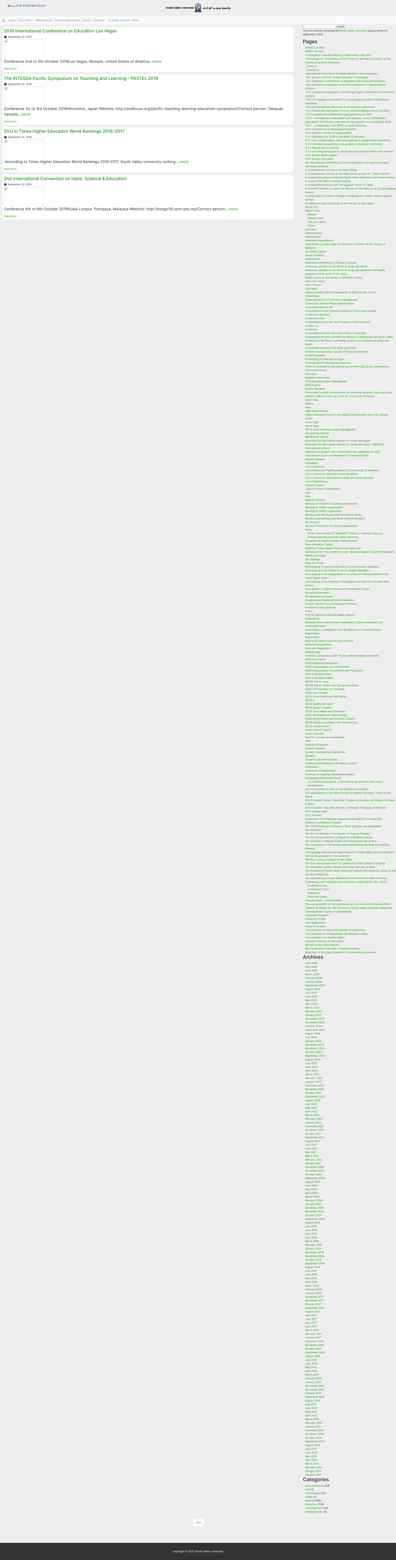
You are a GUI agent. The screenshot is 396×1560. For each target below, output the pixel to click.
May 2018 (311, 1278)
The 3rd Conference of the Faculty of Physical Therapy (337, 833)
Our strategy (312, 559)
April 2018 (311, 1281)
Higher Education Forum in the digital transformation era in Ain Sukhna (346, 414)
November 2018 (314, 1256)
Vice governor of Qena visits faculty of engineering (335, 930)
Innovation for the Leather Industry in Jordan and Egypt (337, 440)
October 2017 (313, 1304)
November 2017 (314, 1300)
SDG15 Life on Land (316, 681)
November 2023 (314, 1048)
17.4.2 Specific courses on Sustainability (328, 132)
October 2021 (313, 1133)
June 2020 (311, 1185)
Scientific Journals (119, 20)
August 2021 (312, 1141)
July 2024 (311, 1037)
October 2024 (313, 1026)
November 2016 (314, 1345)
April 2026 (311, 970)
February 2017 (313, 1333)
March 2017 (312, 1330)
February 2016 (313, 1378)
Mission (312, 214)
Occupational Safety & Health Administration (331, 540)
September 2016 (315, 1352)
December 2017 (314, 1296)
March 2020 (312, 1196)
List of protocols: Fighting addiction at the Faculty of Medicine (342, 470)
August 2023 (312, 1059)
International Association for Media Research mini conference (341, 73)
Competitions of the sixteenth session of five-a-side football (340, 310)
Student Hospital (315, 748)
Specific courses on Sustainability (325, 737)
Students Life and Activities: (321, 759)
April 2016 (311, 1370)
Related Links (315, 218)
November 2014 (314, 1433)
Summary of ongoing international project (329, 774)
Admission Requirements (319, 240)
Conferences (312, 1493)
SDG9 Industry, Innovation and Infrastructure (331, 722)
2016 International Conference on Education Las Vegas (60, 31)
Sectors (86, 20)
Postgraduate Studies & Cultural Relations (329, 600)
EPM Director (313, 385)
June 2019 (311, 1230)
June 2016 (311, 1363)
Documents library (316, 370)
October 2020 (313, 1174)
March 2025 (312, 1007)
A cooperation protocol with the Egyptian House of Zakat (339, 184)
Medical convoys (315, 499)
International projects (317, 448)
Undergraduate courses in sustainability (328, 911)
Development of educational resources (328, 362)
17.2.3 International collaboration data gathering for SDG (338, 114)
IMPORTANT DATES (316, 436)
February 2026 (313, 977)
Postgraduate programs (319, 596)
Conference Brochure (317, 314)
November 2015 (314, 1389)
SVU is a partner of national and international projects (337, 789)
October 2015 (313, 1393)
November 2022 (314, 1089)
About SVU (24, 20)
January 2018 (313, 1293)
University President (317, 915)
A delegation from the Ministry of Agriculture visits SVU (338, 55)
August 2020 (312, 1181)
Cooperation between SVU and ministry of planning (335, 333)
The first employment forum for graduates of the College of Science (345, 863)
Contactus (311, 329)
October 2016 (313, 1348)
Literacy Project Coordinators (322, 488)
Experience (312, 69)
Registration (312, 633)
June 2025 (311, 996)
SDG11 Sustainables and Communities (327, 666)
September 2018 (315, 1263)
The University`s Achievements (323, 900)
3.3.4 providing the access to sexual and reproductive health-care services (349, 151)
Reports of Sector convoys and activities (329, 640)
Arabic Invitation (314, 255)
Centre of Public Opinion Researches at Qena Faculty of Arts (340, 292)
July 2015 (310, 1404)
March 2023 (312, 1074)
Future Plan (311, 399)
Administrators (44, 20)
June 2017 (311, 1319)
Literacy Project (314, 485)
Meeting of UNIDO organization (323, 507)
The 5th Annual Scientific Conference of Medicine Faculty (339, 837)
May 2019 (311, 1233)
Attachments (312, 258)
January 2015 (313, 1426)
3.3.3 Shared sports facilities (322, 147)
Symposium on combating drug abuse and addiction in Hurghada (343, 818)
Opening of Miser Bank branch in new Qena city (333, 548)
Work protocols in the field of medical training (332, 948)
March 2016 (312, 1374)
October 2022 (313, 1092)
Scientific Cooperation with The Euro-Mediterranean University (342, 655)
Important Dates (317, 896)
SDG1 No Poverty (315, 659)
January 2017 (313, 1337)
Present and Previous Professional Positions (331, 603)
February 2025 (313, 1011)
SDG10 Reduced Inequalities (321, 663)
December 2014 (314, 1430)
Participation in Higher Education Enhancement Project (337, 588)
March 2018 (312, 1285)
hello (308, 407)
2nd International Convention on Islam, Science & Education (65, 178)
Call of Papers (313, 284)
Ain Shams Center (315, 251)
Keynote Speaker (315, 459)
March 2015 (312, 1419)
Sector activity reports (318, 729)
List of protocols (315, 466)
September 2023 (315, 1055)
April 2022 (311, 1111)
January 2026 (313, 981)
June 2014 (311, 1452)
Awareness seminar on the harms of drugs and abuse (336, 266)
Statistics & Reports (316, 744)
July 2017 (310, 1315)
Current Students (315, 355)
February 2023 (313, 1078)
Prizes (308, 611)
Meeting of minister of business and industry (331, 503)
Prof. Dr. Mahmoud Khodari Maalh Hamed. (331, 614)
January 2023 (313, 1081)
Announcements (314, 1485)
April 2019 (311, 1237)
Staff (308, 740)
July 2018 (310, 1270)
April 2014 (311, 1459)
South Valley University (353, 30)
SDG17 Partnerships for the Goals (324, 689)
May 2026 (311, 966)
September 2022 (315, 1096)
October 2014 (313, 1437)
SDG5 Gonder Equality (318, 707)
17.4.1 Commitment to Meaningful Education (330, 129)
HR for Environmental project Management (330, 429)
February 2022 (313, 1118)
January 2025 (313, 1015)
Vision (311, 225)
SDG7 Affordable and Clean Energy (326, 715)
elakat (308, 1496)
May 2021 (311, 1152)
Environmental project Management (326, 381)
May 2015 (311, 1411)
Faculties (99, 20)
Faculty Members (315, 388)
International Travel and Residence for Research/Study (337, 455)
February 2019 (313, 1244)
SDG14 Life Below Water (319, 677)
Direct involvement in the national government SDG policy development (347, 366)
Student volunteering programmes (325, 752)
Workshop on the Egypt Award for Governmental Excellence (340, 952)
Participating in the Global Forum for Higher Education (337, 570)
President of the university (320, 607)
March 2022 (312, 1115)
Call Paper (311, 288)
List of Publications (316, 481)
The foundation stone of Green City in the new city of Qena (340, 867)
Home (12, 20)
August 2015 (312, 1400)
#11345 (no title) (314, 47)
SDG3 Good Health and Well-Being (325, 696)
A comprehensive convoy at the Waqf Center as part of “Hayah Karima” (347, 173)
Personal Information (317, 592)
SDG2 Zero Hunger (316, 692)
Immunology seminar (317, 433)
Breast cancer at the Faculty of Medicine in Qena (333, 277)
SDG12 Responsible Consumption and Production (334, 670)
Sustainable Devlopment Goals (323, 778)
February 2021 (313, 1159)
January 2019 (313, 1248)
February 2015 (313, 1422)
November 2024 (314, 1022)
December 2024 (314, 1018)
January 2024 (313, 1040)
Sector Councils (314, 733)
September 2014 (315, 1441)
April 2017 (311, 1326)
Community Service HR (318, 307)
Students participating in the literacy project (331, 763)
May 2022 (311, 1107)
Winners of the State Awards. (322, 944)
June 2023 (311, 1066)
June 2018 (311, 1274)
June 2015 (311, 1408)
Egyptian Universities (317, 377)
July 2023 (311, 1063)
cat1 (307, 1489)
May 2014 (311, 1456)
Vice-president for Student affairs (325, 937)
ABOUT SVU (312, 210)
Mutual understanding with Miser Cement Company (335, 518)
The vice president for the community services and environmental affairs (347, 904)
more (157, 61)
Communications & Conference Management (331, 299)
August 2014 (312, 1445)
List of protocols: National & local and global (331, 474)
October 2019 (313, 1215)
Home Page (312, 425)
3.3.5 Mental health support (321, 155)
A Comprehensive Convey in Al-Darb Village (331, 169)
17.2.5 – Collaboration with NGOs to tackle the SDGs (336, 125)
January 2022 (313, 1122)
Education (311, 373)
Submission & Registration (320, 770)
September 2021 (315, 1137)
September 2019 (315, 1218)
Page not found (314, 562)
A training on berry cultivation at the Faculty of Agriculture (339, 203)
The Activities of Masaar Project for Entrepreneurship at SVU (341, 841)
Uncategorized (314, 1507)
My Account (312, 522)
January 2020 (313, 1204)
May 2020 (311, 1189)
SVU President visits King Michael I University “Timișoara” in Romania (345, 807)
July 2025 (311, 992)
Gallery (309, 403)
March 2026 (312, 974)
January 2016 (313, 1382)
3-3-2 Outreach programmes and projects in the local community (343, 144)
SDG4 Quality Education (319, 703)
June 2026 (311, 963)
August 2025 (312, 989)
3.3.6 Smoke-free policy (319, 158)
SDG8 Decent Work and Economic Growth (330, 718)
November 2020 (314, 1170)
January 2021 (313, 1163)
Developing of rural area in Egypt (324, 359)
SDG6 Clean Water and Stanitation (325, 711)
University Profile (315, 918)
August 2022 (312, 1100)
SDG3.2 (309, 700)
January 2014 (313, 1471)
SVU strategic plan (316, 811)
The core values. (317, 221)
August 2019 (312, 1222)
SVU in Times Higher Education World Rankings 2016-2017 (64, 131)
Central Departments (67, 20)
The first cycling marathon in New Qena (328, 859)
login (308, 492)
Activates (310, 229)
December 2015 (314, 1385)
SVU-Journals (313, 815)
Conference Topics (319, 889)
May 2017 (310, 1322)
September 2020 (315, 1178)
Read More (10, 68)
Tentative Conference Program (323, 822)
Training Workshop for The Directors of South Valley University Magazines (348, 907)
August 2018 (312, 1267)
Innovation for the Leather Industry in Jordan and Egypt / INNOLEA (344, 444)
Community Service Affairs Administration (329, 303)
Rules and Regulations (318, 648)
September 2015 (315, 1396)
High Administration (316, 410)
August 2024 (312, 1033)
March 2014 (312, 1463)
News (135, 20)
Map (307, 496)
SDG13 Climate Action (318, 674)
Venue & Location (315, 926)
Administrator (313, 236)
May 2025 (311, 1000)
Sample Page (313, 651)
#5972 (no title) (314, 51)
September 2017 (314, 1307)
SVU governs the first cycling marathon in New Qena (336, 77)
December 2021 (314, 1126)
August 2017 (312, 1311)
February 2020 (313, 1200)
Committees (312, 296)
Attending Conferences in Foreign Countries (330, 262)
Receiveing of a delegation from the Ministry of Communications (343, 629)
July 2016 (310, 1359)
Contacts (311, 66)
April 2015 (311, 1415)
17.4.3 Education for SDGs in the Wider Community (335, 136)
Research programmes (318, 644)
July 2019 (310, 1226)
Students (310, 755)
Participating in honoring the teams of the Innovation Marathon (342, 566)
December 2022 (314, 1085)
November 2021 (314, 1129)
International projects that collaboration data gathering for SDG (342, 451)
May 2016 (311, 1367)
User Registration (315, 922)
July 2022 (311, 1104)
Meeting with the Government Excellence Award (333, 514)
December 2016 (314, 1341)
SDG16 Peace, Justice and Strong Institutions (331, 685)
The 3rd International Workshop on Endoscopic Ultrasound (340, 106)
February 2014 (313, 1467)
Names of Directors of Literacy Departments (331, 525)
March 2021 (312, 1155)
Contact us (311, 325)
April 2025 (311, 1003)
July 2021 (310, 1144)
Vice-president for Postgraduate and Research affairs (336, 933)
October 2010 (313, 1474)
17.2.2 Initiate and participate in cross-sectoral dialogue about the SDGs (347, 110)
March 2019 (312, 1241)
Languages (311, 462)
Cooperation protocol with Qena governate (330, 347)
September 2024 (315, 1029)
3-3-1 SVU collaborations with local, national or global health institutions (347, 140)
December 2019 (314, 1207)
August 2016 (312, 1356)
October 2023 (313, 1052)
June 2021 (311, 1148)
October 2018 (313, 1259)
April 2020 (311, 1192)
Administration (313, 233)
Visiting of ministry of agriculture (324, 941)
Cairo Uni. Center (315, 281)
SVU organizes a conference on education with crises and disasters (345, 80)
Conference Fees (315, 318)
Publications (312, 618)
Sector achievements (317, 726)
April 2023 (311, 1070)
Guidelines (314, 892)
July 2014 (310, 1448)
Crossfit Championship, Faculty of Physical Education (336, 351)
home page (311, 422)
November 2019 (314, 1211)
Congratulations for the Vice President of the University (337, 321)
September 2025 (315, 985)
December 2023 (314, 1044)
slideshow (311, 1504)
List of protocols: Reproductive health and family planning (339, 477)
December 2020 (314, 1167)
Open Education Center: (319, 544)
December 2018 (314, 1252)
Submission (312, 766)
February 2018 (313, 1289)
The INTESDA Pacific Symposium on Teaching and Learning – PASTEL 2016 (81, 78)
